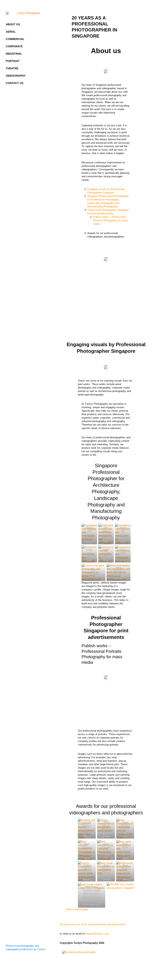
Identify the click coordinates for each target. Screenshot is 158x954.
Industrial (14, 53)
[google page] (38, 6)
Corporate (14, 46)
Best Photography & (125, 826)
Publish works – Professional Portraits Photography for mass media (110, 220)
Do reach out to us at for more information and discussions (92, 924)
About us (13, 24)
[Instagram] (23, 6)
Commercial (15, 39)
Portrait (13, 61)
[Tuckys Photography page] (15, 6)
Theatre (12, 68)
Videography (15, 75)
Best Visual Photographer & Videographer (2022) (106, 876)
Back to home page (77, 909)
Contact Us (14, 83)
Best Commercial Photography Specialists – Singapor (125, 879)
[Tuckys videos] (31, 6)
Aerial (11, 31)
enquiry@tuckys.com (97, 933)
